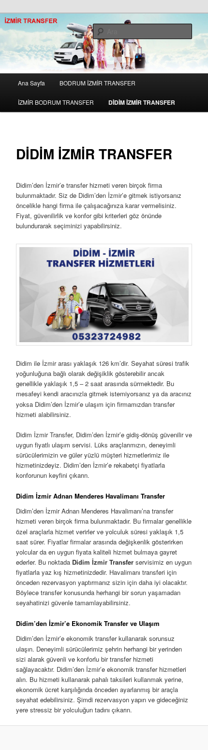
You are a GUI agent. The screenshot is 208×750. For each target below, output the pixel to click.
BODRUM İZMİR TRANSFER (97, 83)
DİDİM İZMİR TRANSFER (141, 102)
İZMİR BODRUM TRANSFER (56, 102)
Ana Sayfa (31, 83)
